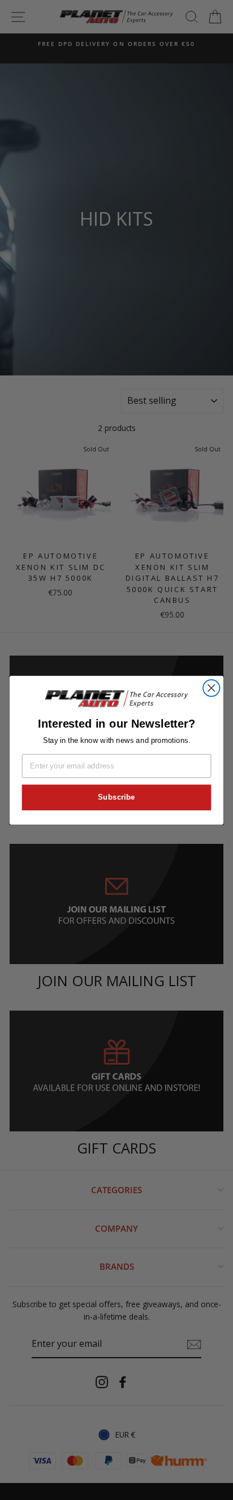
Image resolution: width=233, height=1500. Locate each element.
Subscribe (116, 797)
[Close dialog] (211, 687)
